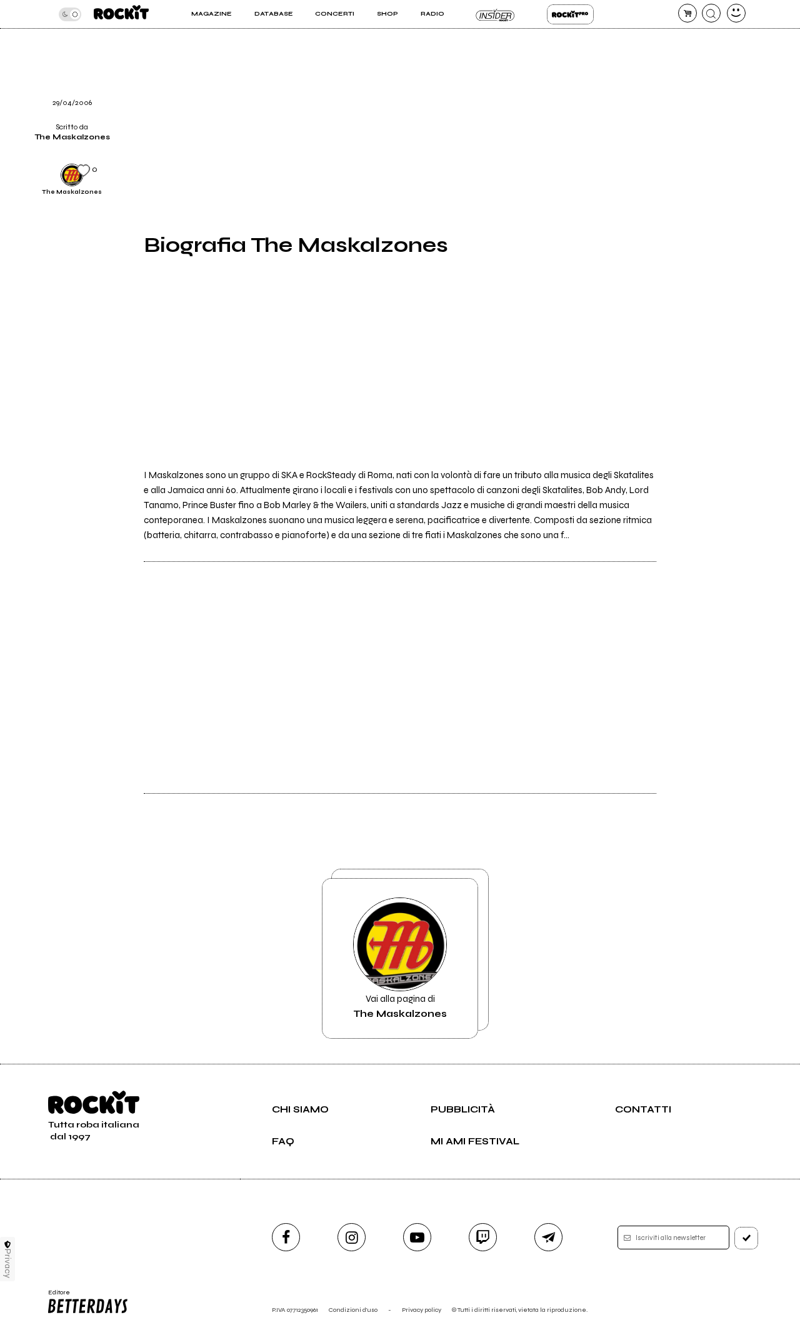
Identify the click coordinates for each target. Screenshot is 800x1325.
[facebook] (286, 1237)
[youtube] (417, 1237)
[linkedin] (680, 60)
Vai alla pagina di (400, 1006)
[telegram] (548, 1237)
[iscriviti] (746, 1238)
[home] (121, 14)
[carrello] (687, 13)
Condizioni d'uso (353, 1310)
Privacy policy (421, 1310)
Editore (55, 1296)
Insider (495, 14)
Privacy (7, 1263)
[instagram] (352, 1237)
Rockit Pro (570, 14)
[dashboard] (736, 13)
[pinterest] (680, 92)
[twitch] (483, 1237)
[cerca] (711, 13)
